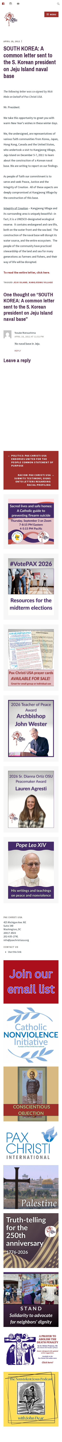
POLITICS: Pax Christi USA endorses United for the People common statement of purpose (32, 460)
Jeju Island (20, 282)
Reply (18, 350)
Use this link (14, 951)
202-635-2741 (10, 936)
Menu (53, 14)
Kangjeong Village (41, 282)
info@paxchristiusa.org (16, 940)
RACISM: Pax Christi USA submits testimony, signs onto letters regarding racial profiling (32, 479)
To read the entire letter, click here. (26, 272)
